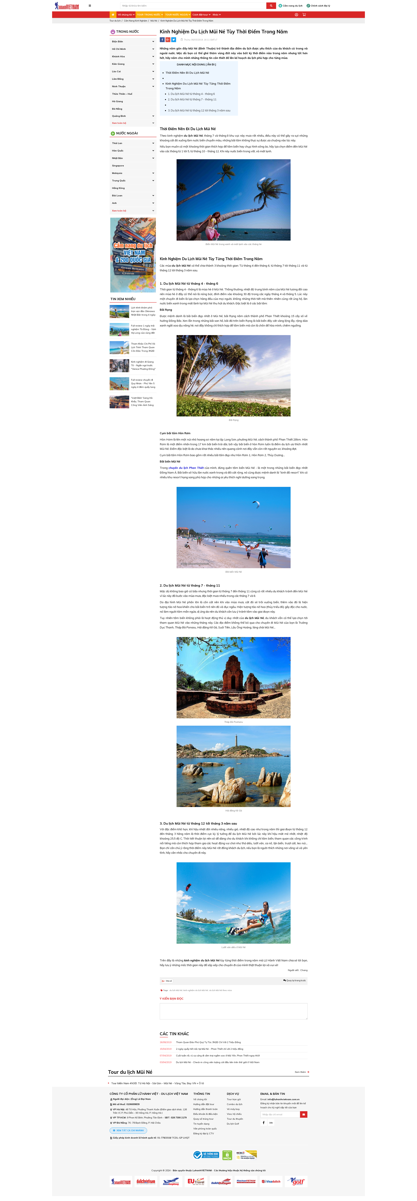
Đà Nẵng (117, 108)
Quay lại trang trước (296, 980)
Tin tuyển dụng (201, 1123)
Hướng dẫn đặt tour (203, 1104)
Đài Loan (117, 195)
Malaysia (117, 173)
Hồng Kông (118, 188)
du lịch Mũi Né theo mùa (220, 990)
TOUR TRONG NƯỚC (148, 14)
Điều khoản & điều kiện (205, 1114)
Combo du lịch (234, 1104)
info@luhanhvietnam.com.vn (283, 1099)
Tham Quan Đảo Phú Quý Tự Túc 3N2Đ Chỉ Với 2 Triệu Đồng (200, 1042)
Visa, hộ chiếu (234, 1114)
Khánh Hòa (118, 56)
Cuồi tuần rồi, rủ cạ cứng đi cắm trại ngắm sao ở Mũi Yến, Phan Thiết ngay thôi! (210, 1055)
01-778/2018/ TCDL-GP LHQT (173, 1137)
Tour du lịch (115, 20)
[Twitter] (173, 39)
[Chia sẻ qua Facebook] (162, 39)
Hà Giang (117, 101)
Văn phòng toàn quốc (205, 1128)
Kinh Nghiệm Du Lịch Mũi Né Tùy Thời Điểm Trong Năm (187, 20)
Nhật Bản (117, 158)
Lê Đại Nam (144, 1099)
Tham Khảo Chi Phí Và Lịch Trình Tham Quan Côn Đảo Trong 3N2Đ (143, 347)
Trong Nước (127, 31)
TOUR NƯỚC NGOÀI (176, 14)
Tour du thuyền (235, 1118)
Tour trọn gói (234, 1099)
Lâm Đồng (117, 78)
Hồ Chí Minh (119, 48)
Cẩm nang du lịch (292, 5)
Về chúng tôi (125, 14)
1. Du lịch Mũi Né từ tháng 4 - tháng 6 (191, 93)
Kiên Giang (118, 63)
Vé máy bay (233, 1109)
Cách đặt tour (200, 14)
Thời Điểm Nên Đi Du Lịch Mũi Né (187, 72)
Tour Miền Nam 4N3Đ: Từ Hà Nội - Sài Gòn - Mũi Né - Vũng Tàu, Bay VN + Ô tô (157, 1083)
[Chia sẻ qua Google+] (167, 39)
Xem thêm (300, 1072)
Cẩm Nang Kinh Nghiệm (135, 20)
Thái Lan (117, 143)
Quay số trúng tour (203, 1118)
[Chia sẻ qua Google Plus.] (167, 980)
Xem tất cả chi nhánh (130, 1130)
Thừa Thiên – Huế (122, 93)
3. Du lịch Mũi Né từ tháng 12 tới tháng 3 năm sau (199, 110)
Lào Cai (116, 71)
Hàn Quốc (117, 150)
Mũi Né (154, 20)
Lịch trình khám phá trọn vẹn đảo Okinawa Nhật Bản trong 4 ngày (143, 311)
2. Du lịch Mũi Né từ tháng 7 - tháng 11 (192, 99)
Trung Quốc (118, 180)
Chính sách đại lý (320, 5)
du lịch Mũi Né (175, 990)
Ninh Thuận (119, 86)
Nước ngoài (127, 133)
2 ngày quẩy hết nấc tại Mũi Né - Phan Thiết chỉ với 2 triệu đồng (201, 1048)
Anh (114, 203)
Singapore (118, 165)
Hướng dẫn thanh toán (205, 1109)
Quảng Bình (119, 116)
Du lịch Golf (233, 1123)
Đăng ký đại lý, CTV (203, 1133)
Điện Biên (117, 41)
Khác (215, 14)
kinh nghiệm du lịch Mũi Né (195, 990)
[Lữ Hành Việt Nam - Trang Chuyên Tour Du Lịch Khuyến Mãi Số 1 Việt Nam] (67, 5)
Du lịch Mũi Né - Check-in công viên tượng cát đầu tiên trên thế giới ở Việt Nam (209, 1062)
